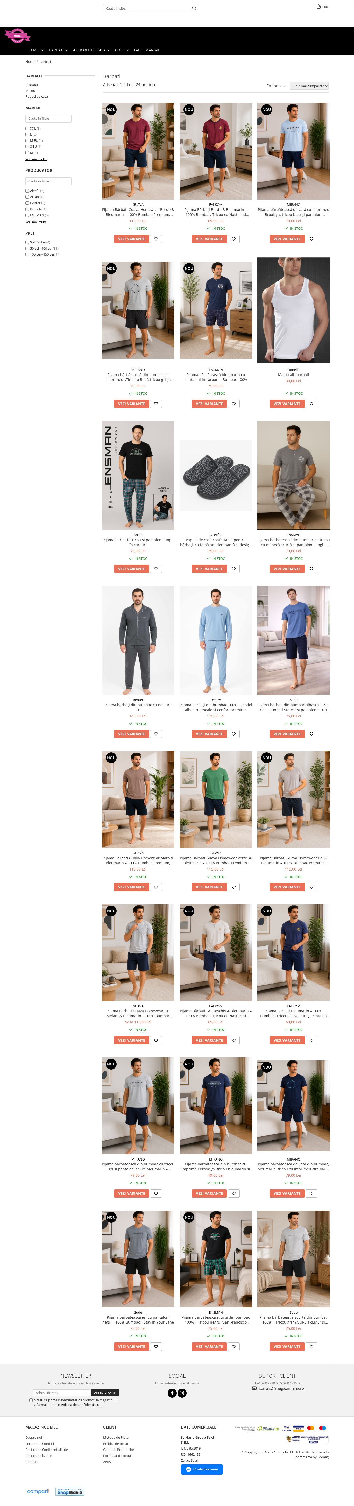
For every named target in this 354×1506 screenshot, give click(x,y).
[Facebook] (172, 1393)
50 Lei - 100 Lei (41, 248)
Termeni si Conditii (39, 1443)
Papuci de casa (36, 96)
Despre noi (33, 1437)
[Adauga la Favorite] (156, 239)
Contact (31, 1461)
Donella (36, 209)
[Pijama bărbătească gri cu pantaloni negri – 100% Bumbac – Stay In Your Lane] (138, 1259)
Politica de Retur (115, 1443)
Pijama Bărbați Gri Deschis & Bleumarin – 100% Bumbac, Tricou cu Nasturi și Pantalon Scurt (216, 1013)
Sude (294, 699)
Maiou (30, 90)
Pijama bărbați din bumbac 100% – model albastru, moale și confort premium (216, 707)
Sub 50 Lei (38, 242)
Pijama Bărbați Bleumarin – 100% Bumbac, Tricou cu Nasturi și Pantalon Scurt (293, 1013)
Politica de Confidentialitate (82, 1404)
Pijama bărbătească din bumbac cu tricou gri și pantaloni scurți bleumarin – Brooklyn (138, 1166)
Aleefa (34, 190)
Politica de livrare (38, 1455)
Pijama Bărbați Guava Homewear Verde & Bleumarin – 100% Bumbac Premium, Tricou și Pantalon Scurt (216, 860)
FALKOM (216, 204)
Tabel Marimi (146, 49)
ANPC (107, 1461)
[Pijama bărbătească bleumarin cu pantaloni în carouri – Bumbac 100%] (216, 310)
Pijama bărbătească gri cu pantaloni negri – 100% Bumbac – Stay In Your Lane (138, 1320)
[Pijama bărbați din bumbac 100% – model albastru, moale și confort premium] (216, 640)
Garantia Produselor (118, 1449)
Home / (32, 61)
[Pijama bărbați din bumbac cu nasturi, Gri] (138, 640)
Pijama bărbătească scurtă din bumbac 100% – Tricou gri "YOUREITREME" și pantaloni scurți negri (293, 1320)
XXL (33, 128)
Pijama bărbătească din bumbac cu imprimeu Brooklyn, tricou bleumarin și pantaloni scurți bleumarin (216, 1166)
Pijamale (31, 85)
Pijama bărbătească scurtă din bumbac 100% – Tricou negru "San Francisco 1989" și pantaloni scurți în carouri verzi (216, 1320)
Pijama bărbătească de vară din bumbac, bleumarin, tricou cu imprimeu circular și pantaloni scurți (293, 1166)
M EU (34, 140)
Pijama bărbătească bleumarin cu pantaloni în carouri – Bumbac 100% (215, 377)
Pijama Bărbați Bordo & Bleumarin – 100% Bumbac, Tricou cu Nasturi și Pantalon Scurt (216, 212)
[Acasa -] (30, 36)
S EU (33, 146)
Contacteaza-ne (205, 1469)
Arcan (34, 196)
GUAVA (138, 204)
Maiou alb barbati (293, 374)
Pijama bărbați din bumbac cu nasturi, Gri (138, 707)
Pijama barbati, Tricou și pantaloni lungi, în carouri (138, 542)
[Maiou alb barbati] (293, 310)
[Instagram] (182, 1393)
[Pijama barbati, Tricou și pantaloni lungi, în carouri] (138, 475)
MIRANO (293, 204)
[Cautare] (194, 8)
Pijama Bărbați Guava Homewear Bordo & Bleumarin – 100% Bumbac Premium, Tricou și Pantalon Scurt (138, 212)
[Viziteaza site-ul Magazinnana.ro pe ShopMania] (69, 1492)
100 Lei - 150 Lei (42, 254)
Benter (35, 203)
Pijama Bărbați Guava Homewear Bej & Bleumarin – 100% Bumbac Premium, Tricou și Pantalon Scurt (293, 860)
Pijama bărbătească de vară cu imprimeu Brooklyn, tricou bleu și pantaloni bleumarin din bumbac (293, 212)
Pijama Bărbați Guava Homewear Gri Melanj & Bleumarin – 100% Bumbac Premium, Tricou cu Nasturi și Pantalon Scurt (138, 1013)
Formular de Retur (117, 1455)
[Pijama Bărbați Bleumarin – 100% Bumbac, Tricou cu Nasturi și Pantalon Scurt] (293, 952)
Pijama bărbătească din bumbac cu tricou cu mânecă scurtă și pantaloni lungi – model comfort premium (293, 542)
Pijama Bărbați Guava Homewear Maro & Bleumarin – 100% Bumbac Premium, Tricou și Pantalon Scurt (138, 860)
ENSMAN (37, 215)
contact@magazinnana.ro (281, 1388)
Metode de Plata (116, 1437)
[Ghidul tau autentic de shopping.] (38, 1492)
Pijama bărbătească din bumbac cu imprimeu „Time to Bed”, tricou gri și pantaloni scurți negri (138, 377)
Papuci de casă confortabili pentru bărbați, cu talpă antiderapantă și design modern (215, 542)
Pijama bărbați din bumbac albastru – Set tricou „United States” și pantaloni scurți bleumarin (293, 707)
